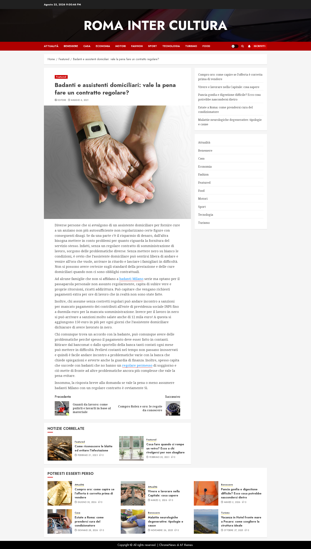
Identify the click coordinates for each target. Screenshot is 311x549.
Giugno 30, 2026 (87, 502)
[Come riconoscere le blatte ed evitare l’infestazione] (60, 448)
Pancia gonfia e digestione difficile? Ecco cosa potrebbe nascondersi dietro (241, 493)
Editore (62, 100)
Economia (103, 46)
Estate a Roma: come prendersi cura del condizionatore (89, 521)
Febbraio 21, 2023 (88, 455)
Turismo (191, 46)
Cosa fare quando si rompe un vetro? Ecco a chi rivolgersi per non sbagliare (165, 448)
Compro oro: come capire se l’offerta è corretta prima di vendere (94, 493)
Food (206, 46)
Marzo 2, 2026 (159, 500)
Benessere (71, 46)
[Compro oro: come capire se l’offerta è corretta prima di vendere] (60, 493)
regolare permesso (137, 365)
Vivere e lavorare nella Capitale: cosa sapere (228, 87)
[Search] (242, 46)
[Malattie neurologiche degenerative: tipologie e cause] (133, 521)
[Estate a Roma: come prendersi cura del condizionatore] (60, 521)
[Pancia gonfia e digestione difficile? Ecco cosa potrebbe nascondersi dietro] (206, 493)
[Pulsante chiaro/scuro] (234, 46)
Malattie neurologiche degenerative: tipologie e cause (165, 521)
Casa (86, 46)
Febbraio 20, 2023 (159, 457)
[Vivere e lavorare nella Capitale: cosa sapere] (133, 493)
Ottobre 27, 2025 (233, 530)
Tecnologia (171, 46)
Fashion (137, 46)
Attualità (51, 46)
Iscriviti (259, 46)
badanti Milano (131, 279)
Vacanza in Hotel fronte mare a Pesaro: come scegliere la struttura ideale (241, 521)
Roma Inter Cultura (155, 25)
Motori (120, 46)
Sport (152, 46)
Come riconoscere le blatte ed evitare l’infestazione (93, 448)
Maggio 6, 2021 (80, 100)
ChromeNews (167, 545)
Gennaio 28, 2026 (88, 530)
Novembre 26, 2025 (162, 530)
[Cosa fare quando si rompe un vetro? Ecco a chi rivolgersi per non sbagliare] (131, 448)
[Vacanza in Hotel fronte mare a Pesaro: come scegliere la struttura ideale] (206, 521)
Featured (61, 77)
